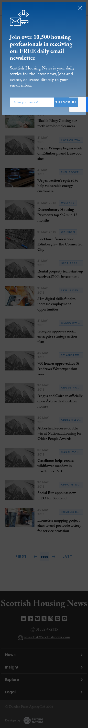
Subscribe (66, 102)
